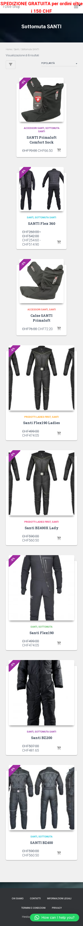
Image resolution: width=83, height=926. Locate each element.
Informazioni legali (59, 898)
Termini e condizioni (33, 908)
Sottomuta (45, 626)
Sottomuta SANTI (45, 217)
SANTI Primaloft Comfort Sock (42, 140)
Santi (16, 49)
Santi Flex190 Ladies (41, 422)
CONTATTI (35, 898)
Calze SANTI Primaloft (41, 318)
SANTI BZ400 (41, 842)
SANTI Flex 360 (41, 223)
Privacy (57, 908)
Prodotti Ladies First (37, 417)
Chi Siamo (18, 898)
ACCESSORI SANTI (34, 128)
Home (9, 49)
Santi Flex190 (42, 632)
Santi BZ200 (41, 737)
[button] (54, 917)
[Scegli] (59, 150)
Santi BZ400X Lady (41, 528)
